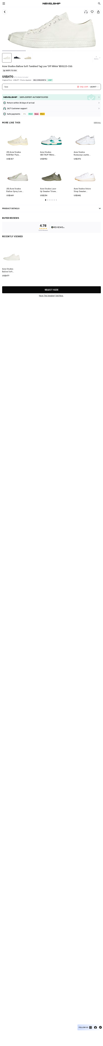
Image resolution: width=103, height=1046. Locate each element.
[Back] (4, 11)
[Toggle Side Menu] (3, 3)
